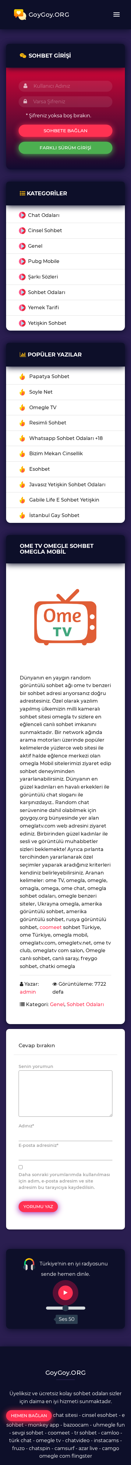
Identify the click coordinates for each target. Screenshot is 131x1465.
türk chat (20, 1440)
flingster (82, 1456)
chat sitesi (65, 1415)
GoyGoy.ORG (49, 14)
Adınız (26, 1126)
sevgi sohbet (28, 1433)
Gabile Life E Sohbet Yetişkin (64, 500)
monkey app (43, 1425)
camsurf (64, 1448)
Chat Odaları (43, 215)
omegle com (54, 1456)
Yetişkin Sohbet (47, 323)
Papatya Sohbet (49, 376)
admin (28, 992)
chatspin (39, 1448)
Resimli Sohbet (47, 423)
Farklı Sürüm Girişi (65, 148)
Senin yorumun (36, 1066)
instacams (106, 1440)
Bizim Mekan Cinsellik (56, 453)
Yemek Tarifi (43, 307)
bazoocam (76, 1425)
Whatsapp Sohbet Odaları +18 (66, 438)
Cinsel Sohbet (45, 230)
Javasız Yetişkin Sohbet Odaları (67, 485)
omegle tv (48, 1440)
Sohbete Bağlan (65, 130)
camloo (110, 1433)
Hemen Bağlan (29, 1415)
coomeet (51, 927)
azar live (88, 1448)
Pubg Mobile (43, 261)
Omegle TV (42, 407)
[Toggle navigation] (116, 14)
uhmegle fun (109, 1425)
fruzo (18, 1448)
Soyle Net (41, 392)
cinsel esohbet (100, 1415)
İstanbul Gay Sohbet (54, 515)
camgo (110, 1448)
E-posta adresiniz (38, 1145)
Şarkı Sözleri (43, 277)
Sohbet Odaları (46, 292)
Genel (35, 246)
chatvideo (77, 1440)
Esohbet (39, 469)
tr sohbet (85, 1433)
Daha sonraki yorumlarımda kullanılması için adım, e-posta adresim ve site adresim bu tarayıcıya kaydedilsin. (64, 1181)
